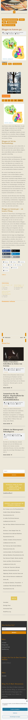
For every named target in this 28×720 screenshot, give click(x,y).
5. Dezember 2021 (8, 32)
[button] (27, 701)
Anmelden (5, 602)
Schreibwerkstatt (12, 22)
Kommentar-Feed (7, 608)
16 (15, 100)
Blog (4, 22)
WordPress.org (7, 611)
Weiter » (20, 100)
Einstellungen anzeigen (15, 716)
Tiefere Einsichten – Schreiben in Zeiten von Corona (12, 364)
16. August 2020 (9, 368)
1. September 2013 (10, 434)
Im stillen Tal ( (6, 518)
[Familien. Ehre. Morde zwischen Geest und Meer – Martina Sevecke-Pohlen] (14, 83)
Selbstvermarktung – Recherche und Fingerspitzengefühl (6, 293)
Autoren (22, 19)
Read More (6, 387)
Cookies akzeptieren (15, 709)
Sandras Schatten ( (8, 539)
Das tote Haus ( (7, 524)
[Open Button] (14, 12)
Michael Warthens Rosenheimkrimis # (13, 555)
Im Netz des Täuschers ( (9, 567)
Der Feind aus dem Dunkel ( (10, 545)
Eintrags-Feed (6, 605)
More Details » (6, 96)
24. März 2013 (9, 402)
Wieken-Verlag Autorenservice (14, 5)
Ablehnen (15, 713)
